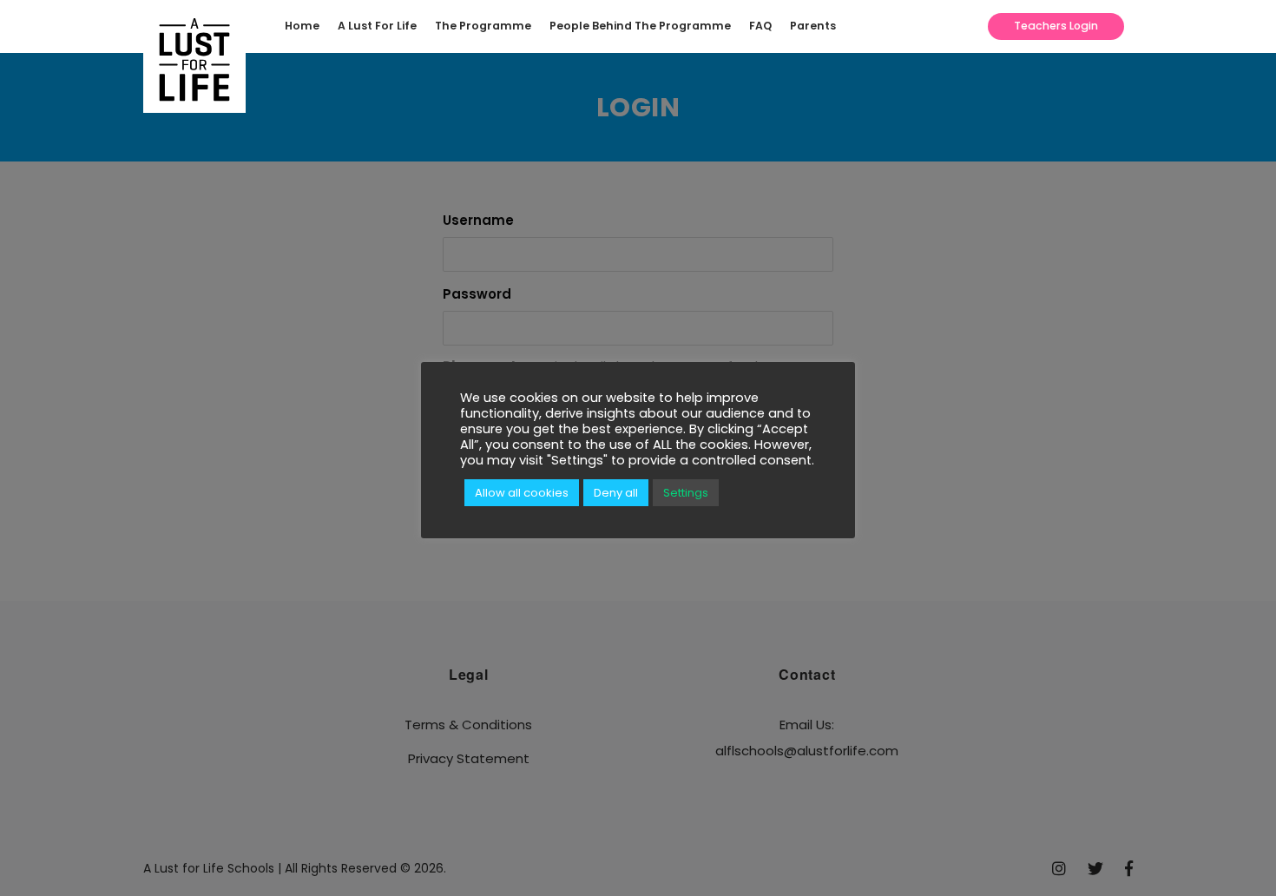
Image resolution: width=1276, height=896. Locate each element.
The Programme (483, 25)
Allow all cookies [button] (522, 492)
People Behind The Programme (640, 25)
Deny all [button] (616, 492)
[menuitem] (306, 26)
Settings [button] (685, 492)
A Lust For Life (377, 25)
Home (302, 25)
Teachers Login (1056, 25)
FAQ (760, 25)
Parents (813, 25)
